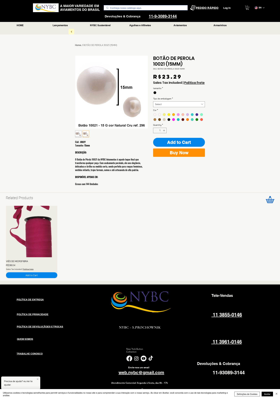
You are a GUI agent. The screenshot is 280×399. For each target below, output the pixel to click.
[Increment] (164, 130)
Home (78, 45)
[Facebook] (129, 358)
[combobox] (179, 104)
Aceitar (267, 394)
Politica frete (194, 83)
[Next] (71, 31)
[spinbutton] (159, 130)
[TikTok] (151, 358)
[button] (247, 8)
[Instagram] (136, 358)
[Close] (276, 394)
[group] (140, 242)
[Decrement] (155, 130)
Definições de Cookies (247, 394)
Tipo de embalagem (163, 98)
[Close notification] (37, 379)
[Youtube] (143, 358)
